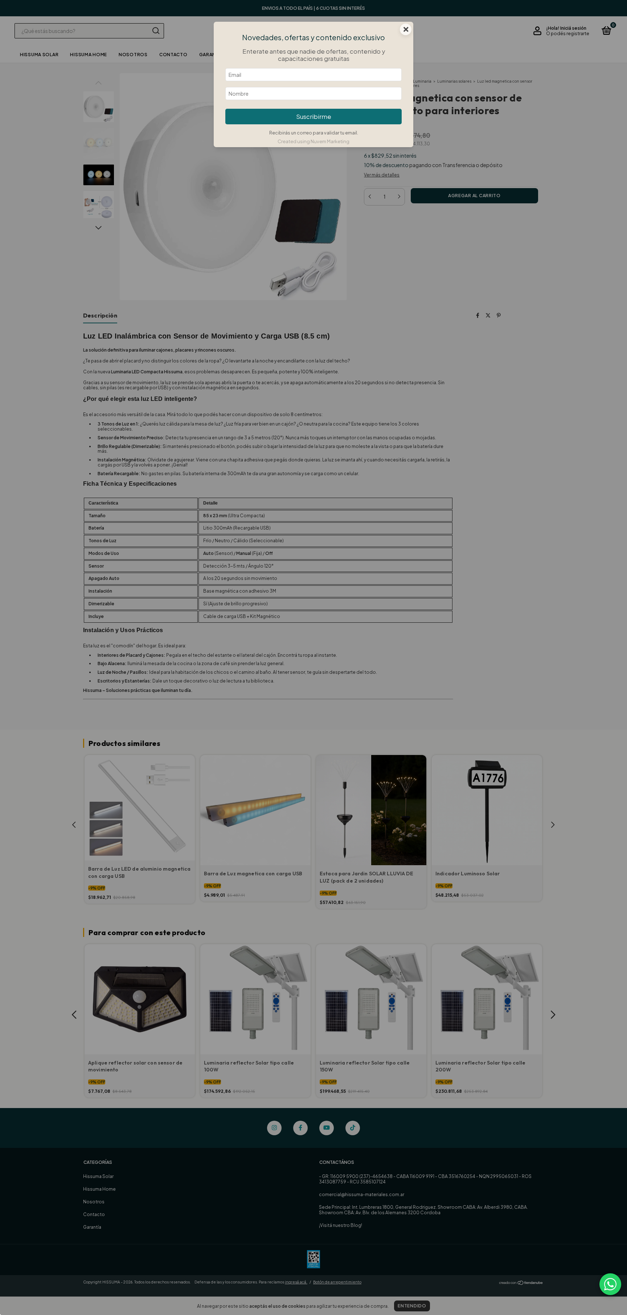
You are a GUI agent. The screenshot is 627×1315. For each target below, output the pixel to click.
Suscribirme (313, 116)
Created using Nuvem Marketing (313, 141)
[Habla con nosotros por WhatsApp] (610, 1284)
